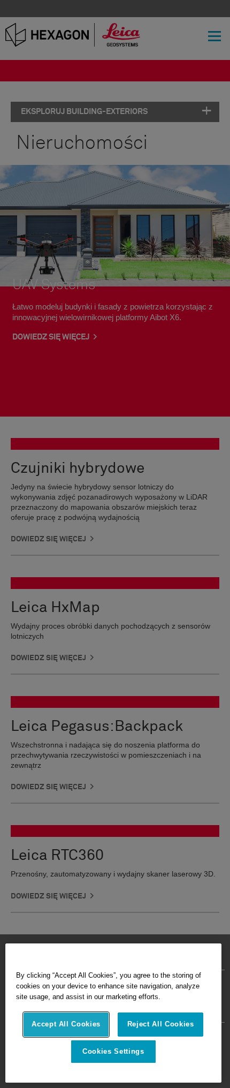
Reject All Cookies (160, 1024)
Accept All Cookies (66, 1024)
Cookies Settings (113, 1051)
